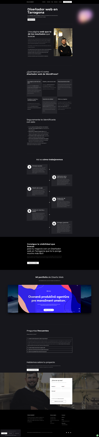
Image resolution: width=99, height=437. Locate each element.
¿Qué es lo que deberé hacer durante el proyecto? (38, 351)
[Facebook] (69, 433)
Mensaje (54, 391)
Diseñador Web (53, 418)
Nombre (54, 386)
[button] (67, 2)
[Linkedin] (66, 433)
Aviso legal (15, 435)
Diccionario (52, 423)
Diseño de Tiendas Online (54, 420)
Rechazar (10, 433)
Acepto (4, 433)
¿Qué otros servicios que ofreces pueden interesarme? (39, 349)
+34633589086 (64, 424)
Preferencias (17, 433)
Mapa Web (51, 432)
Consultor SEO (52, 417)
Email (63, 386)
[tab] (49, 339)
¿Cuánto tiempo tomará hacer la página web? (37, 347)
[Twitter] (71, 433)
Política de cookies (7, 435)
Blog (51, 421)
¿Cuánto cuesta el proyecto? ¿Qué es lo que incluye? (38, 338)
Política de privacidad (11, 435)
